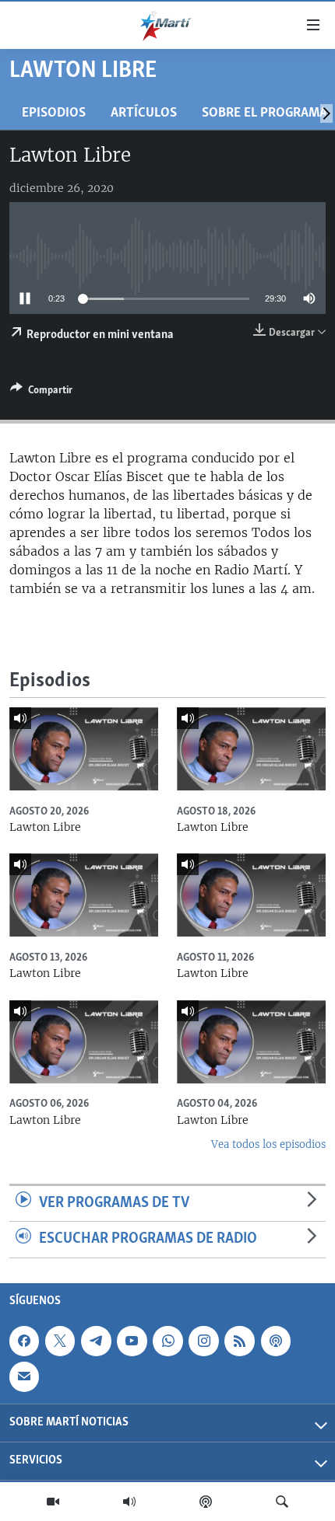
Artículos (144, 113)
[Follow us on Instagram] (203, 1340)
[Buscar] (282, 1501)
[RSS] (239, 1340)
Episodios (54, 113)
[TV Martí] (53, 1501)
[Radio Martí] (129, 1501)
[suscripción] (24, 1376)
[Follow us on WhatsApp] (167, 1340)
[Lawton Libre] (83, 748)
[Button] (41, 392)
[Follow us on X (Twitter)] (60, 1340)
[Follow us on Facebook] (24, 1340)
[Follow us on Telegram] (96, 1340)
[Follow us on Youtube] (131, 1340)
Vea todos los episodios (268, 1144)
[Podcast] (205, 1501)
